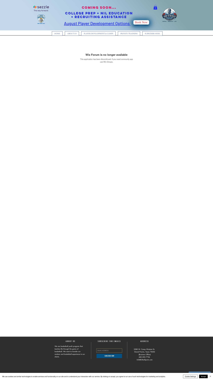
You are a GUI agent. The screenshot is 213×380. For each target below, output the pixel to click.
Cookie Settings (190, 376)
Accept (203, 376)
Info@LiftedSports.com (145, 360)
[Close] (210, 376)
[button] (155, 7)
